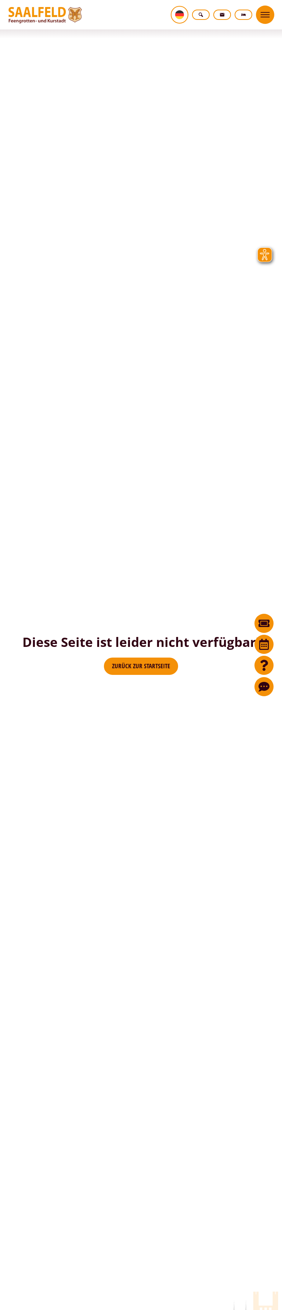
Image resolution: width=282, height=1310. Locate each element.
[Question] (264, 665)
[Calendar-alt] (264, 644)
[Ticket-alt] (264, 623)
